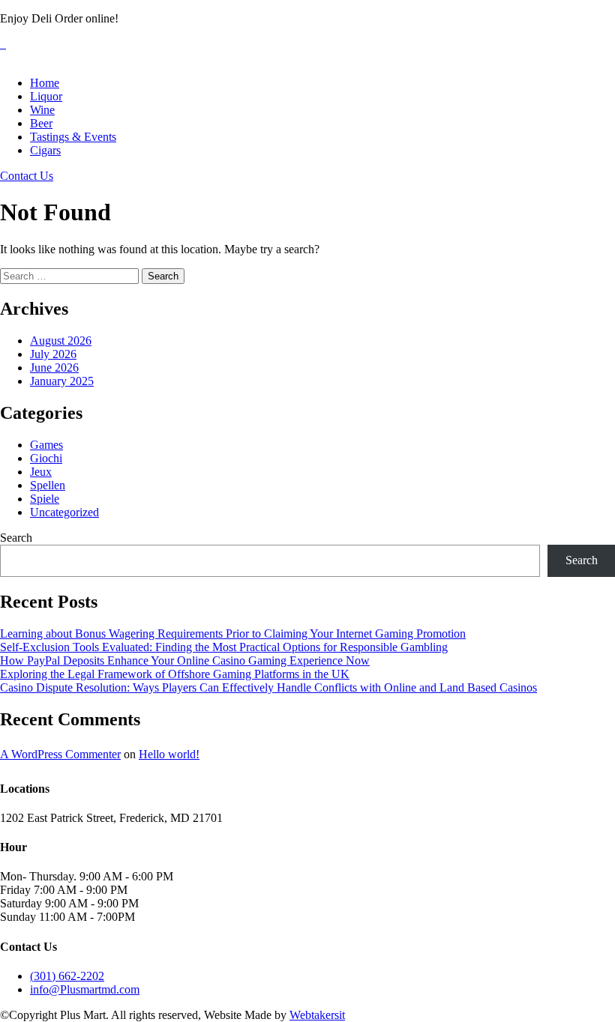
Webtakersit (317, 1015)
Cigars (45, 150)
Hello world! (169, 754)
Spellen (47, 485)
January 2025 (62, 381)
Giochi (46, 458)
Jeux (41, 471)
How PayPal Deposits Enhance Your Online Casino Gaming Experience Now (185, 660)
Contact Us (26, 175)
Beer (41, 123)
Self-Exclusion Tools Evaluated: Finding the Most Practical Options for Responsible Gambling (224, 647)
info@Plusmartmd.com (85, 989)
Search (16, 537)
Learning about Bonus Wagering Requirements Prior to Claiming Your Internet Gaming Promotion (233, 633)
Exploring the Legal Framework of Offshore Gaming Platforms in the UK (175, 674)
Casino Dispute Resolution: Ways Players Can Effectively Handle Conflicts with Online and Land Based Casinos (268, 687)
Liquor (46, 96)
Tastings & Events (73, 136)
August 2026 (61, 340)
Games (46, 444)
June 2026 (54, 367)
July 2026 (53, 354)
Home (44, 82)
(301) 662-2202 (67, 976)
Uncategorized (64, 512)
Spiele (44, 498)
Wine (42, 109)
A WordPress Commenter (60, 754)
